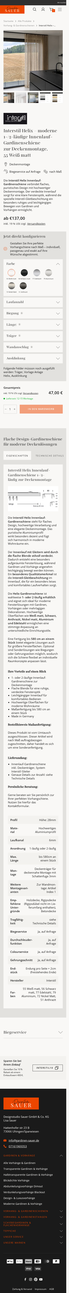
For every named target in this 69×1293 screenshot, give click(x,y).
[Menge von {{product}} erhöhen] (14, 409)
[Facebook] (25, 1280)
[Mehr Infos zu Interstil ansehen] (15, 118)
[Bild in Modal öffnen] (33, 60)
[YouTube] (40, 1280)
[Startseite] (12, 9)
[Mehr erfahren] (21, 313)
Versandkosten (36, 223)
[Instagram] (30, 1280)
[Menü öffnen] (60, 9)
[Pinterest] (35, 1280)
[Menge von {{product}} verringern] (6, 409)
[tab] (17, 455)
